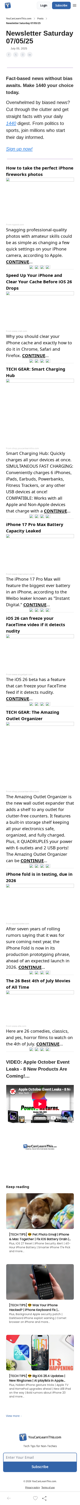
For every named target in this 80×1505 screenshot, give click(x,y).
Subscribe (61, 5)
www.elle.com (19, 1026)
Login (43, 5)
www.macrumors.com (23, 574)
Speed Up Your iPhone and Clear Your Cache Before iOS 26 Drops (39, 281)
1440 (11, 123)
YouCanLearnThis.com (18, 18)
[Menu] (74, 5)
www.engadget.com (22, 674)
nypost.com (18, 224)
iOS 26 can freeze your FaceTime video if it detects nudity (35, 624)
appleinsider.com (20, 923)
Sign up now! (19, 149)
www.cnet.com (19, 331)
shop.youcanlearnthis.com (25, 448)
